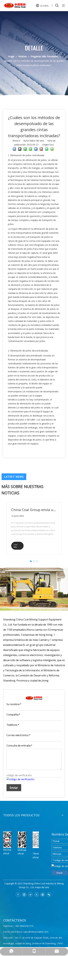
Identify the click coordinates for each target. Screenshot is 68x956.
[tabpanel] (34, 528)
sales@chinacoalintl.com (35, 931)
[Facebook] (18, 894)
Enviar (14, 788)
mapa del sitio (42, 887)
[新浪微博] (30, 894)
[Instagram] (42, 894)
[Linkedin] (24, 894)
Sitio (51, 144)
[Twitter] (36, 894)
